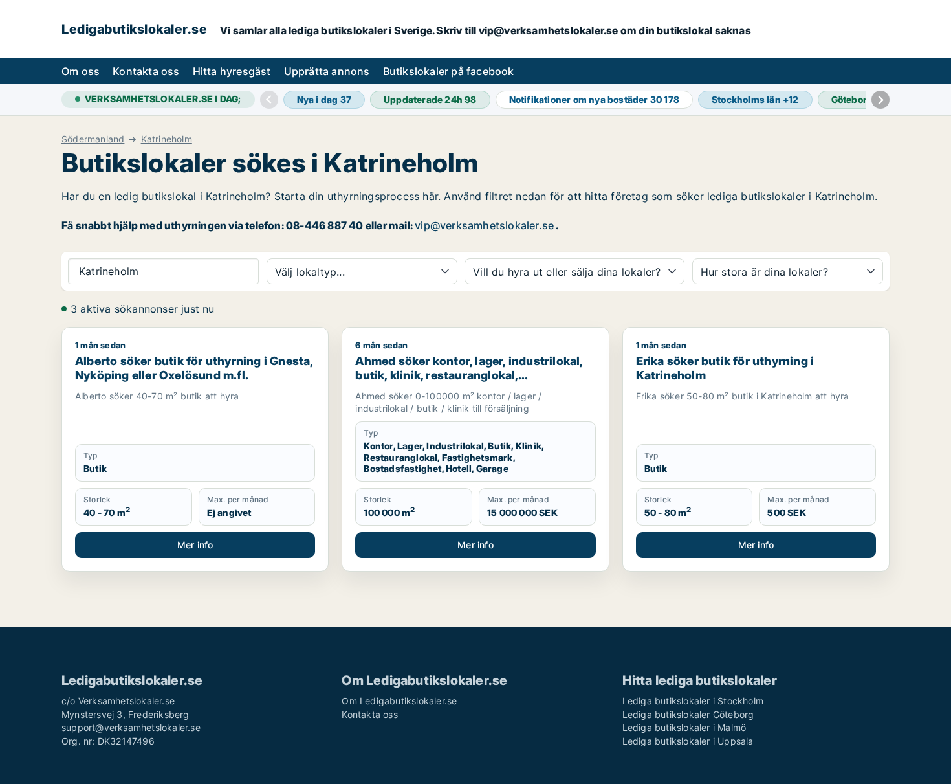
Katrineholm (166, 139)
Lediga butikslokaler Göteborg (688, 714)
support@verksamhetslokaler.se (131, 727)
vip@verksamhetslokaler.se (484, 225)
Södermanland (92, 139)
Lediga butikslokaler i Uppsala (688, 740)
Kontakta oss (146, 71)
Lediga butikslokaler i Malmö (684, 727)
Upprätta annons (327, 71)
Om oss (80, 71)
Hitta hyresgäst (232, 71)
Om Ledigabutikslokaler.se (399, 700)
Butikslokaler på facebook (448, 71)
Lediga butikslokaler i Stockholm (692, 700)
